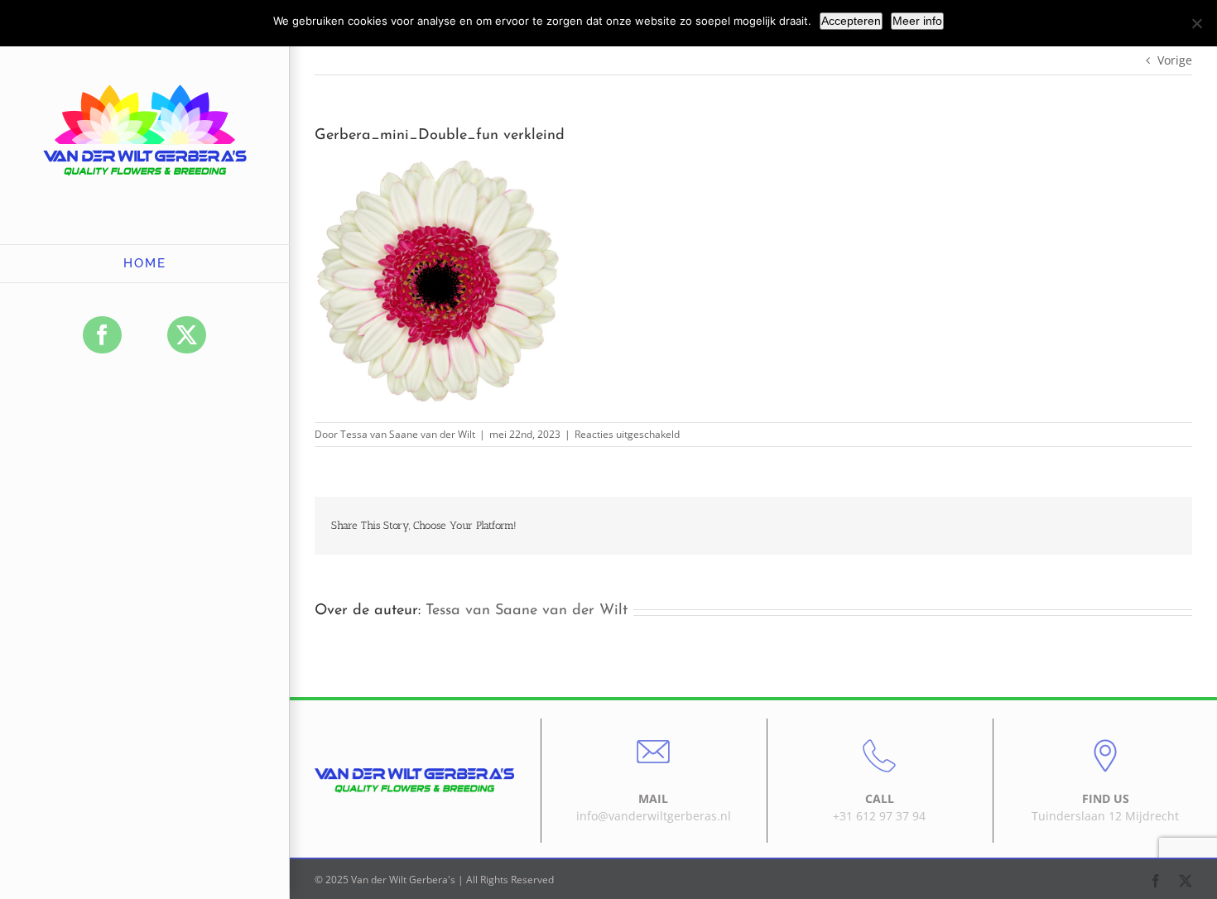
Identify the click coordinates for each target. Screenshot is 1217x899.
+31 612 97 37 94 (879, 816)
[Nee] (1196, 23)
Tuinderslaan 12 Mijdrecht (1105, 816)
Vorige (1174, 60)
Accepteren (851, 20)
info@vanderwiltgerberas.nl (653, 816)
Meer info (917, 20)
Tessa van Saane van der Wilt (407, 434)
